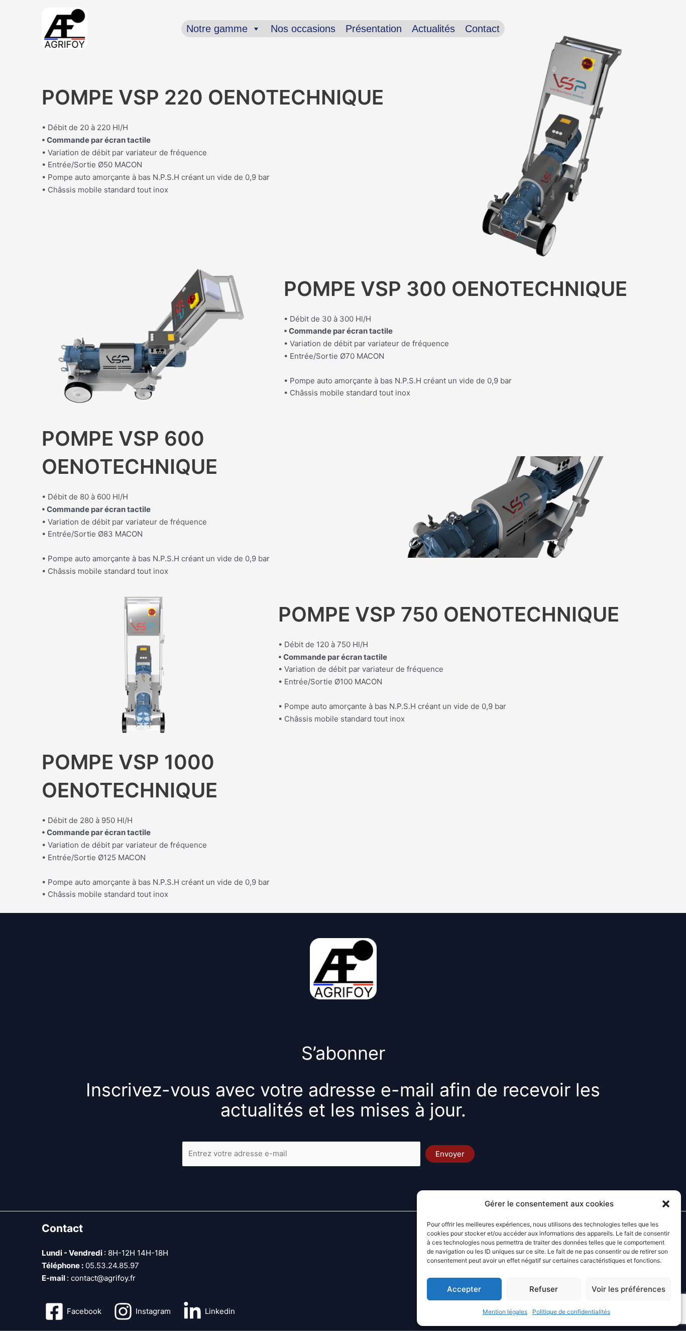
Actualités (433, 28)
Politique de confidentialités (571, 1311)
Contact (482, 28)
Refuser (543, 1289)
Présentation (374, 28)
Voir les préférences (628, 1289)
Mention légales (505, 1311)
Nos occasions (303, 28)
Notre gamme (217, 28)
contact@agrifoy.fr (103, 1278)
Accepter (464, 1289)
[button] (666, 1204)
